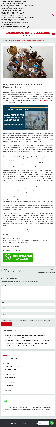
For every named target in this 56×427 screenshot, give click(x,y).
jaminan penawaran (10, 374)
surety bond (6, 81)
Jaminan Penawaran (6, 8)
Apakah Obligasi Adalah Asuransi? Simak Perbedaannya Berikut (21, 338)
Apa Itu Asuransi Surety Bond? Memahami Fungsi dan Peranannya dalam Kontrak (26, 343)
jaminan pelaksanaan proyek (12, 366)
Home (25, 5)
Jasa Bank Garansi (9, 380)
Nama (3, 302)
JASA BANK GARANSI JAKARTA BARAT (12, 15)
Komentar (4, 285)
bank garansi (8, 361)
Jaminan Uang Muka (18, 8)
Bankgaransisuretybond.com (28, 33)
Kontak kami (25, 22)
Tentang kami (22, 28)
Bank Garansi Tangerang (7, 5)
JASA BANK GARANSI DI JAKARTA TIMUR (12, 12)
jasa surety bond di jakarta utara (9, 21)
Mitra (29, 26)
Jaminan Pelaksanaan (14, 7)
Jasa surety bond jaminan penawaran (10, 22)
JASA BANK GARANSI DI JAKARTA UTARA (12, 14)
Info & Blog (8, 363)
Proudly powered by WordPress (18, 423)
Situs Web (3, 314)
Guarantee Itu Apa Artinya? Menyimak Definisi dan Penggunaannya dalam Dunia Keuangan (28, 340)
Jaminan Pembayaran (10, 369)
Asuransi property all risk (7, 1)
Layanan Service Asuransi (8, 24)
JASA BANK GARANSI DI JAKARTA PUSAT (12, 10)
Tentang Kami (30, 28)
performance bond (10, 388)
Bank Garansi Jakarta (18, 3)
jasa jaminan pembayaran (7, 17)
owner (13, 90)
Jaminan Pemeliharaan (27, 7)
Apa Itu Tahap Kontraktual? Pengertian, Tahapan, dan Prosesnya (22, 346)
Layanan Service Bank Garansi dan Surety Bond (13, 26)
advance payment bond (11, 358)
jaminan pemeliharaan (10, 372)
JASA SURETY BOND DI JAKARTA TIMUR (12, 19)
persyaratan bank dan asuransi (9, 28)
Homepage (31, 5)
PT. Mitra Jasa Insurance (43, 100)
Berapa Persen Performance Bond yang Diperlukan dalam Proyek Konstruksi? (25, 335)
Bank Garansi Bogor (6, 3)
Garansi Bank (18, 5)
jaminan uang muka (10, 377)
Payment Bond (9, 385)
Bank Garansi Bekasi (20, 1)
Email (3, 308)
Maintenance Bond (10, 382)
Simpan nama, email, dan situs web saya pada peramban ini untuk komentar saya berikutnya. (27, 320)
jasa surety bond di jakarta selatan (25, 17)
